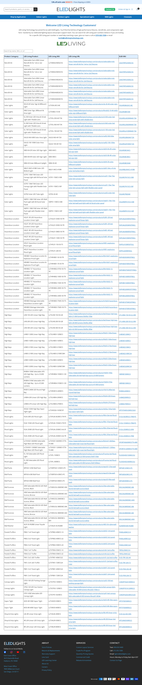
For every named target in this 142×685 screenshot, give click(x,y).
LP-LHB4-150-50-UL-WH (127, 315)
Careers (45, 667)
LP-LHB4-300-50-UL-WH (127, 328)
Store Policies (47, 647)
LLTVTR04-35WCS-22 (56, 554)
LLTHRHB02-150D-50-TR (57, 283)
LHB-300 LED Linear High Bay (34, 328)
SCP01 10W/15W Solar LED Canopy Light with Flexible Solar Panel (35, 186)
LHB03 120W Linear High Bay (34, 334)
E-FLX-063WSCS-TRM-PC (127, 417)
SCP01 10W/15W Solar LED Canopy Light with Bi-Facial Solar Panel (35, 177)
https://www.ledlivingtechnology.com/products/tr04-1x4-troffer (92, 550)
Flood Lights (8, 417)
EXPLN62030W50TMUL (127, 219)
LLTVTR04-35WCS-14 (56, 550)
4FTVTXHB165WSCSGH (127, 410)
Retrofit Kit (8, 63)
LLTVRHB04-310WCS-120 (57, 383)
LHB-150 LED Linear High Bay (34, 315)
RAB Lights (109, 17)
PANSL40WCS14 (125, 532)
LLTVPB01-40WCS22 (56, 569)
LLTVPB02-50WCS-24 (56, 545)
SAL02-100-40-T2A (55, 144)
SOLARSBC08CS (124, 157)
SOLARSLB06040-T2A (126, 137)
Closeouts (128, 17)
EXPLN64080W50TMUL (127, 232)
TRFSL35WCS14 (124, 550)
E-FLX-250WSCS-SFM (126, 429)
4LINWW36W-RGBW (126, 526)
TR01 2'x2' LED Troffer (32, 558)
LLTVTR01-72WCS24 (56, 563)
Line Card (45, 657)
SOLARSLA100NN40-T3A (127, 131)
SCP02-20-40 (53, 194)
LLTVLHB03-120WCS (56, 334)
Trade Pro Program (83, 651)
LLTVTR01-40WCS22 (56, 558)
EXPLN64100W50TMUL (127, 238)
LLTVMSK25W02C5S (56, 63)
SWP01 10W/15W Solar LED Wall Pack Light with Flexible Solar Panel (35, 211)
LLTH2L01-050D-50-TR (56, 225)
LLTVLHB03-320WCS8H (57, 366)
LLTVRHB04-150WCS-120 (57, 374)
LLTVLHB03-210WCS (56, 347)
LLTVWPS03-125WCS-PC (57, 468)
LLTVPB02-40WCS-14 (56, 532)
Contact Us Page (116, 660)
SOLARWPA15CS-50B (126, 202)
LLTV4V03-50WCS (55, 601)
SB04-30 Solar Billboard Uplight (35, 163)
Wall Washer (9, 526)
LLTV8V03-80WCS (55, 608)
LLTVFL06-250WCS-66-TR (57, 436)
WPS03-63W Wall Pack (32, 474)
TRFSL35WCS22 (124, 554)
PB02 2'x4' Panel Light (32, 545)
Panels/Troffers (10, 532)
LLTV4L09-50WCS (55, 620)
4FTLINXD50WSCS (125, 620)
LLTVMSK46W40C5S (56, 99)
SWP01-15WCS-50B (55, 202)
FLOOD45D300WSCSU (127, 462)
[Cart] (137, 9)
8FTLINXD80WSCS (125, 627)
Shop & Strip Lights (11, 614)
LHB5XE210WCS (125, 347)
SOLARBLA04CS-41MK (127, 169)
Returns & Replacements (51, 651)
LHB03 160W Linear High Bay (34, 341)
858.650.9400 (118, 647)
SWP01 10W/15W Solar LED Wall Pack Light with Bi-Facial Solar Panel (35, 202)
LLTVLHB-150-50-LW (56, 315)
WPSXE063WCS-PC (126, 474)
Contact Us (110, 9)
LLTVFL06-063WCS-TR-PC (57, 417)
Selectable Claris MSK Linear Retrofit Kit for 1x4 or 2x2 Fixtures (34, 63)
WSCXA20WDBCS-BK (126, 487)
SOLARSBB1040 (124, 112)
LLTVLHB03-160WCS (56, 341)
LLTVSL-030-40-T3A (55, 118)
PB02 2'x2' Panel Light (32, 539)
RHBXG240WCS (124, 391)
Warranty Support (48, 654)
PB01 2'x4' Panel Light (32, 575)
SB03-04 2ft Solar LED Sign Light (35, 150)
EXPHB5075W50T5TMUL (128, 270)
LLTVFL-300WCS (54, 462)
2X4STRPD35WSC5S (126, 80)
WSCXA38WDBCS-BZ (126, 513)
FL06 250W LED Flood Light (33, 429)
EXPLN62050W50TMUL (127, 225)
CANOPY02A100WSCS (127, 582)
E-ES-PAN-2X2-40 (125, 569)
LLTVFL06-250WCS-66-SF (57, 429)
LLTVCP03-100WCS (55, 582)
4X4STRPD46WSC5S (126, 99)
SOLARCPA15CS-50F (126, 186)
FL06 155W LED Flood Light (33, 423)
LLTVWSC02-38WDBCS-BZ (58, 513)
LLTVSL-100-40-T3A (55, 131)
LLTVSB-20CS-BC (54, 105)
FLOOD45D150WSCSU (127, 455)
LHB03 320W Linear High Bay (34, 360)
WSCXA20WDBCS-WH (127, 500)
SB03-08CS (52, 157)
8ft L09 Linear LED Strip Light (34, 627)
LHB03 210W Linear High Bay (34, 347)
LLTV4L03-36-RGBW (56, 526)
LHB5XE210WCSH (125, 353)
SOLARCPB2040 (124, 194)
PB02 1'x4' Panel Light (32, 532)
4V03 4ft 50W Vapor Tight (33, 601)
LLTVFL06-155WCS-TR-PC (57, 423)
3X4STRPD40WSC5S (126, 86)
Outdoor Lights (63, 17)
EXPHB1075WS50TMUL (127, 302)
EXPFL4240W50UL (125, 251)
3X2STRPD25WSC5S (126, 72)
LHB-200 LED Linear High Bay (34, 321)
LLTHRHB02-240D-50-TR (57, 296)
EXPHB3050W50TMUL (127, 257)
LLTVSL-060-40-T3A (55, 125)
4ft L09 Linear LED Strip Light (34, 620)
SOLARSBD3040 (124, 163)
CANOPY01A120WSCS (127, 588)
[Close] (32, 9)
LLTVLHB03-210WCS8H (57, 353)
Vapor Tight (8, 601)
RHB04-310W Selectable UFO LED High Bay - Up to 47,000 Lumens (34, 383)
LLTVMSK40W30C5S (56, 86)
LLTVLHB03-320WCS (56, 360)
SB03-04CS (52, 150)
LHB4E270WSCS (125, 404)
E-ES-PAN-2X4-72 (125, 575)
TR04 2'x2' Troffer (30, 554)
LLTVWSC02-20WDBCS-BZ (58, 494)
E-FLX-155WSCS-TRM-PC (127, 423)
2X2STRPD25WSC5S (126, 63)
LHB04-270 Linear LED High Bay (35, 404)
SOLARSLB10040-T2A (126, 144)
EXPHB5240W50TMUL (127, 296)
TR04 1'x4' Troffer (30, 550)
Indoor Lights (41, 17)
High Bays (8, 315)
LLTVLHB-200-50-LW (56, 321)
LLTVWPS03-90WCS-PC (57, 481)
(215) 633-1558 (100, 35)
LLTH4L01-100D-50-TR (56, 238)
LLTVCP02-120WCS (55, 588)
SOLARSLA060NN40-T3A (127, 125)
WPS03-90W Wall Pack (32, 481)
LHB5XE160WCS (125, 341)
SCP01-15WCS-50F (55, 186)
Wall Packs (8, 468)
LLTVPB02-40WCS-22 (56, 539)
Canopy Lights (9, 582)
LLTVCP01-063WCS (55, 595)
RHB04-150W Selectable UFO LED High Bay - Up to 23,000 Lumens (34, 374)
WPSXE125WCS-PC (126, 468)
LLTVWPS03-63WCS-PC (57, 474)
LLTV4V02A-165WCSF (56, 410)
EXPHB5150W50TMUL (127, 283)
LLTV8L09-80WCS (55, 627)
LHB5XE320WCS (125, 360)
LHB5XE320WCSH (125, 366)
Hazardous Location (11, 219)
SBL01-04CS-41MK (55, 169)
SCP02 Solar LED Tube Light (34, 194)
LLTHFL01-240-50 (55, 251)
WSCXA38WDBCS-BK (126, 507)
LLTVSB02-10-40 (54, 112)
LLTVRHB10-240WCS (56, 391)
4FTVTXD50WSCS (125, 601)
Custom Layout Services (85, 647)
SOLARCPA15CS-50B (126, 177)
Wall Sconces (9, 487)
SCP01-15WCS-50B (55, 177)
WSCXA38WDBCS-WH (127, 519)
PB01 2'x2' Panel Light (32, 569)
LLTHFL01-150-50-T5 (56, 244)
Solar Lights (8, 105)
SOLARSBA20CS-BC (126, 105)
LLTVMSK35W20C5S (56, 80)
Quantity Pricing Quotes (85, 654)
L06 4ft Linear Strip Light (32, 614)
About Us (45, 664)
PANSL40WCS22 (125, 539)
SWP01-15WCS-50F (55, 211)
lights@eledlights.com (123, 654)
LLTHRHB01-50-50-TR (56, 257)
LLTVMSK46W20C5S (56, 92)
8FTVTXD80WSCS (125, 608)
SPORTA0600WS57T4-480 (128, 442)
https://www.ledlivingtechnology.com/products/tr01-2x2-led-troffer (93, 558)
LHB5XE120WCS (125, 334)
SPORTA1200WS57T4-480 (128, 449)
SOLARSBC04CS (124, 150)
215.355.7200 (118, 651)
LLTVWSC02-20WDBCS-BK (58, 487)
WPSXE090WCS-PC (126, 481)
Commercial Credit (83, 657)
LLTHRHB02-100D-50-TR (57, 277)
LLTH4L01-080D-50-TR (56, 232)
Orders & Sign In (124, 9)
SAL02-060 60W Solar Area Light (35, 137)
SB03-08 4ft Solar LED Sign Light (35, 157)
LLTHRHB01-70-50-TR (56, 264)
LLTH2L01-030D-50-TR (56, 219)
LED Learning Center (49, 660)
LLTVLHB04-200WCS (56, 397)
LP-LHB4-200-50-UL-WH (127, 321)
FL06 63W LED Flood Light (33, 417)
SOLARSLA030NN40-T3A (127, 118)
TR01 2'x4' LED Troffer (32, 563)
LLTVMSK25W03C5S (56, 72)
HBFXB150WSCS (125, 374)
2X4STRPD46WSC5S (126, 92)
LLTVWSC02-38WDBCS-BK (58, 507)
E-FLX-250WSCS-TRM (126, 436)
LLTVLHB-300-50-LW (56, 328)
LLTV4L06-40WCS (55, 614)
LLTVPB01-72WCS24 (56, 575)
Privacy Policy (47, 670)
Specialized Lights (87, 17)
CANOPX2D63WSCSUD (127, 595)
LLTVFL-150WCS (54, 455)
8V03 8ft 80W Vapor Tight (33, 608)
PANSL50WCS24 (125, 545)
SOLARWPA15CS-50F (126, 211)
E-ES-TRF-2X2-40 (125, 558)
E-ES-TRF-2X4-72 (125, 563)
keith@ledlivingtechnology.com (70, 38)
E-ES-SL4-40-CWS (125, 614)
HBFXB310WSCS (125, 383)
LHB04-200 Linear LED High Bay (35, 397)
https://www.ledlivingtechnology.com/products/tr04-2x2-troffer (92, 554)
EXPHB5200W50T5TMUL (128, 289)
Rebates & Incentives (83, 660)
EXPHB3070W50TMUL (127, 264)
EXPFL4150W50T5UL (126, 244)
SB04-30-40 (53, 163)
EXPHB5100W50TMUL (127, 277)
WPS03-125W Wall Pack (32, 468)
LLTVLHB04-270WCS (56, 404)
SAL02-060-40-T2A (55, 137)
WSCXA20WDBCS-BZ (126, 494)
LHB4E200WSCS (125, 397)
